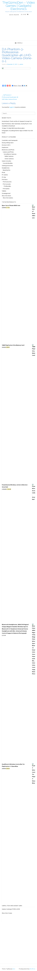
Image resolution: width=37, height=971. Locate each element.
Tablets (4, 191)
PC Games (5, 175)
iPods (3, 172)
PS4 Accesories (7, 182)
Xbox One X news (7, 913)
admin (21, 64)
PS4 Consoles (7, 184)
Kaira (14, 969)
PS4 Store (4, 179)
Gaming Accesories (7, 165)
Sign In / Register (14, 14)
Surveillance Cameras (10, 154)
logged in (12, 107)
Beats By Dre (6, 170)
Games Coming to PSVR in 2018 (11, 909)
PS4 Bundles (7, 186)
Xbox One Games (8, 198)
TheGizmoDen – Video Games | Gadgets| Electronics (18, 5)
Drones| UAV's (6, 145)
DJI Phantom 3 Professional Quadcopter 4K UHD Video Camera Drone (10, 97)
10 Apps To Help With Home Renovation (13, 128)
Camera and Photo (8, 152)
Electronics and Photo (8, 150)
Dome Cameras (9, 158)
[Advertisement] (18, 29)
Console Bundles (8, 163)
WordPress (32, 969)
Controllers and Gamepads (10, 140)
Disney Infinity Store (7, 142)
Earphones (5, 147)
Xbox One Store (6, 196)
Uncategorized (6, 193)
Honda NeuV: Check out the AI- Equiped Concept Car (17, 121)
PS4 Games (6, 188)
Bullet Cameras (9, 156)
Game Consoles (6, 161)
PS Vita (4, 177)
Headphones (5, 168)
